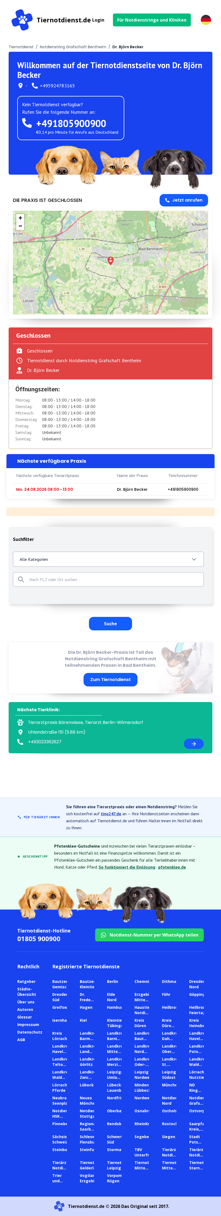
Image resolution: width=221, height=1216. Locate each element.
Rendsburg (117, 1123)
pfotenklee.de (172, 867)
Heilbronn (171, 1007)
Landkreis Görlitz (89, 1061)
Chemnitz (143, 981)
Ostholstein (173, 1110)
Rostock (170, 1123)
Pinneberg (62, 1123)
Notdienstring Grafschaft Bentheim (73, 47)
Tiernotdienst (21, 47)
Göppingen (199, 994)
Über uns (25, 1001)
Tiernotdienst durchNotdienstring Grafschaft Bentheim (84, 360)
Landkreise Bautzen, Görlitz (145, 1038)
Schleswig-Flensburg (90, 1139)
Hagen (86, 1007)
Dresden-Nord (198, 984)
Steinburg (61, 1149)
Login (98, 20)
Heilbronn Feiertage (198, 1010)
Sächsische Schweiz (63, 1139)
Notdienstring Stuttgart (93, 1113)
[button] (110, 261)
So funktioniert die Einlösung (127, 867)
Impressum (28, 1024)
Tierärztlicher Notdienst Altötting (175, 1155)
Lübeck (87, 1084)
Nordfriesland (120, 1097)
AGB (21, 1039)
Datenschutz (29, 1032)
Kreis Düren (140, 1023)
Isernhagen (63, 1020)
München (171, 1084)
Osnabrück (145, 1110)
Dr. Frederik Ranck (88, 1000)
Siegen (168, 1136)
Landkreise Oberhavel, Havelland (173, 1051)
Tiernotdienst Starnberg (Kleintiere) (202, 1168)
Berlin (112, 981)
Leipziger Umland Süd (116, 1077)
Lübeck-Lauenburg (117, 1087)
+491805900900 (71, 123)
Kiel (83, 1020)
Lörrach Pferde (59, 1087)
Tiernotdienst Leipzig (120, 1165)
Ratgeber (26, 981)
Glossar (24, 1017)
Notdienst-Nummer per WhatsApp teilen (154, 935)
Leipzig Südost (169, 1074)
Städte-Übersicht (26, 991)
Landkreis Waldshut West (61, 1077)
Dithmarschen (175, 981)
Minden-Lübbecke (143, 1087)
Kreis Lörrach (59, 1036)
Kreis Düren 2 (168, 1026)
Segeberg (143, 1136)
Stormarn (116, 1149)
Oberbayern (118, 1110)
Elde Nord (111, 997)
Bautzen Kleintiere (89, 984)
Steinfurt (89, 1149)
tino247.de (111, 813)
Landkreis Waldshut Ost (198, 1064)
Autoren (25, 1009)
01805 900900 (38, 938)
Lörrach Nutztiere (198, 1074)
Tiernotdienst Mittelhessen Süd (175, 1168)
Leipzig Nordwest (144, 1074)
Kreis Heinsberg (199, 1023)
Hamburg (116, 1007)
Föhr (166, 994)
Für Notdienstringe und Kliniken (152, 20)
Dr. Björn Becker (132, 489)
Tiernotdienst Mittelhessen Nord (147, 1168)
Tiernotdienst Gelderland (93, 1165)
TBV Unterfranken (147, 1152)
